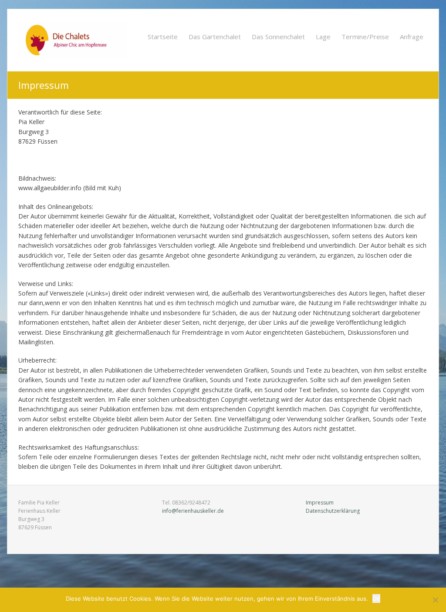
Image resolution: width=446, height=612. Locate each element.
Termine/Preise (365, 36)
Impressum (320, 502)
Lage (323, 36)
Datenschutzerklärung (333, 510)
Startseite (163, 36)
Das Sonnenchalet (278, 36)
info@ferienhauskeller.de (193, 510)
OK (376, 598)
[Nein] (435, 599)
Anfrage (411, 36)
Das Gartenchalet (215, 36)
